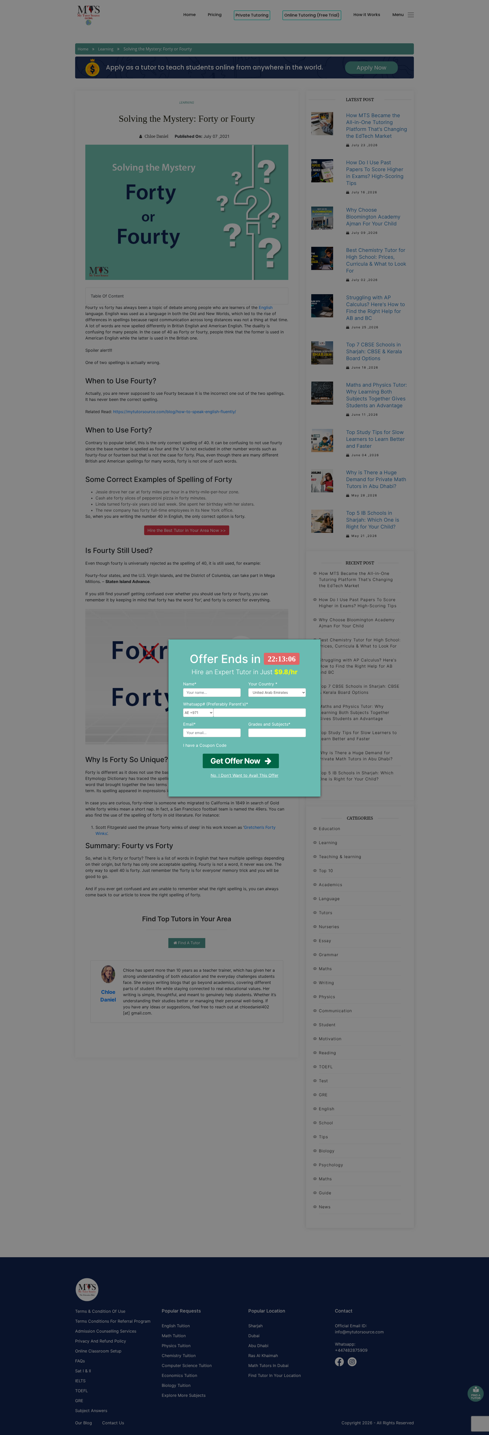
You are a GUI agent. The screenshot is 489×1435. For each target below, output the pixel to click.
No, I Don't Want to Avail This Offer (244, 775)
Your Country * (262, 683)
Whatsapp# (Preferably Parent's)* (215, 704)
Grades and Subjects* (269, 724)
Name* (189, 683)
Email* (189, 724)
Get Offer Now (237, 760)
